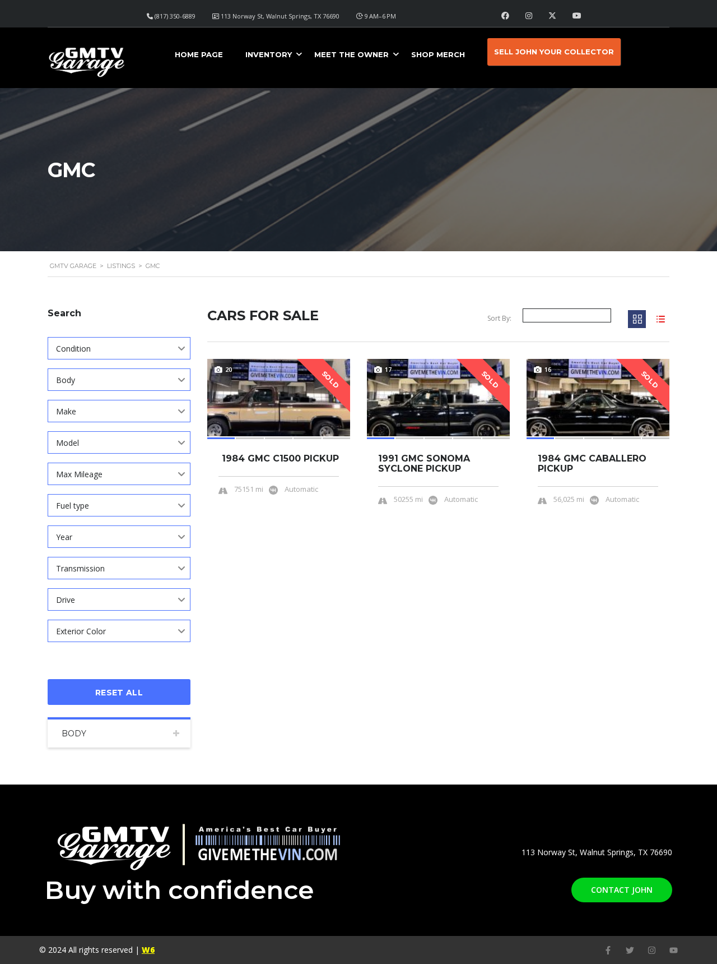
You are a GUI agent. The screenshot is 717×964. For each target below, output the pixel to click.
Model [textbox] (67, 442)
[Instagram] (652, 950)
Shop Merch (438, 54)
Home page (199, 54)
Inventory (268, 54)
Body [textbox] (65, 380)
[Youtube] (673, 950)
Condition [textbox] (73, 348)
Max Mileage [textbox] (79, 474)
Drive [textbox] (65, 599)
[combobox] (119, 348)
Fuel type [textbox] (72, 505)
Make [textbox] (66, 411)
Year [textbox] (64, 537)
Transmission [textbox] (80, 568)
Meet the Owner (351, 54)
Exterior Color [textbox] (81, 631)
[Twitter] (630, 950)
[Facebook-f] (608, 950)
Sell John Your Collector (554, 51)
